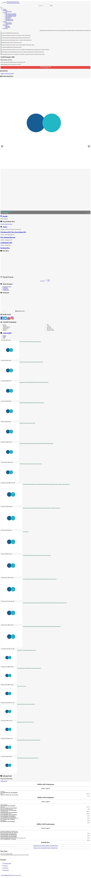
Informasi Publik (8, 23)
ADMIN (2, 73)
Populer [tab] (4, 336)
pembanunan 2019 (6, 242)
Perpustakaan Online (7, 286)
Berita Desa (5, 287)
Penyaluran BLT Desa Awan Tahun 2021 (13, 232)
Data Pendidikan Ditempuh (10, 16)
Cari (51, 5)
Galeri (4, 227)
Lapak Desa (5, 28)
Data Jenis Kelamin (9, 19)
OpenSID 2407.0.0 (10, 875)
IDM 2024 (7, 26)
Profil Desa (5, 10)
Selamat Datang (8, 11)
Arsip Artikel (7, 333)
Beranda (4, 9)
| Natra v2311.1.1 (18, 875)
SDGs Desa (7, 27)
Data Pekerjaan (8, 17)
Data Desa (5, 12)
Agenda (4, 216)
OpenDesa (3, 875)
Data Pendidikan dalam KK (10, 14)
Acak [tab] (4, 337)
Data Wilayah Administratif (10, 13)
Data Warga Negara (9, 20)
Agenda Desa (5, 288)
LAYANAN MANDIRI (9, 73)
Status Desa (5, 25)
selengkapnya (31, 305)
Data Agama (7, 18)
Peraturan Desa (6, 290)
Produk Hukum (8, 22)
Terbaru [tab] (4, 335)
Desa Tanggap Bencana (7, 237)
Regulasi (4, 21)
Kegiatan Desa (5, 248)
